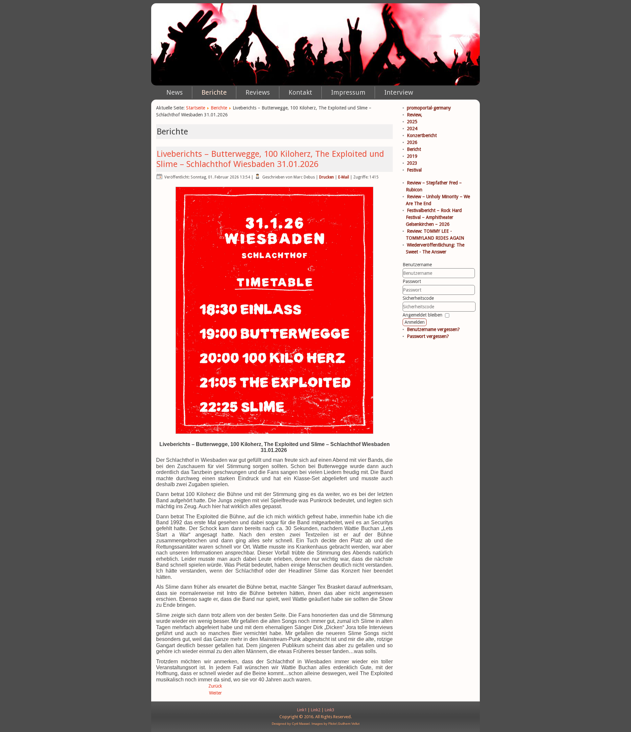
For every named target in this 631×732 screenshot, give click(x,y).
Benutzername (417, 264)
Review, (414, 114)
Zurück (215, 686)
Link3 (329, 709)
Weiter (215, 693)
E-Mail (343, 177)
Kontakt (300, 92)
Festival (414, 170)
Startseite (195, 107)
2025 (412, 121)
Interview (398, 92)
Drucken (326, 177)
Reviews (257, 92)
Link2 (315, 709)
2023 (412, 163)
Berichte (214, 92)
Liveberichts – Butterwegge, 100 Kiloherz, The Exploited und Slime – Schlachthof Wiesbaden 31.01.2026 (270, 159)
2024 (412, 128)
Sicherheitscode (418, 298)
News (174, 92)
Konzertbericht (422, 135)
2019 (412, 156)
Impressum (348, 92)
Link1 (302, 709)
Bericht (414, 149)
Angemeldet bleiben (422, 315)
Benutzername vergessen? (433, 329)
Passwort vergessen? (428, 336)
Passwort (412, 281)
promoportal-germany (429, 107)
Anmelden (415, 322)
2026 (412, 142)
